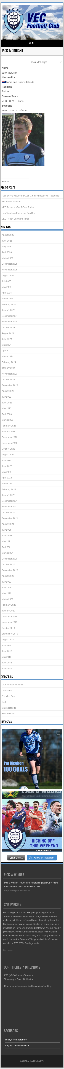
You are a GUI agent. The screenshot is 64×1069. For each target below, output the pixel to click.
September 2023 (10, 385)
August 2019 (8, 639)
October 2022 (8, 448)
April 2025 (7, 292)
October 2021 (8, 512)
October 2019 (8, 627)
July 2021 (6, 529)
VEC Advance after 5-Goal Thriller (18, 207)
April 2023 (7, 414)
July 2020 (6, 581)
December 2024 (9, 315)
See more (8, 949)
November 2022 (9, 442)
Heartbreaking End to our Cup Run (18, 212)
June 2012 (7, 668)
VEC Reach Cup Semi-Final (15, 218)
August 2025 (8, 275)
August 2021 (8, 523)
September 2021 (10, 518)
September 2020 (10, 570)
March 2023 (7, 419)
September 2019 (10, 633)
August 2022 (8, 454)
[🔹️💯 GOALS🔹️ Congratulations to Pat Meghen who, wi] (32, 759)
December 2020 (9, 558)
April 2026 (7, 252)
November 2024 (9, 321)
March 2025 (7, 298)
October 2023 (8, 379)
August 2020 (8, 575)
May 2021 (6, 541)
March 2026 (7, 257)
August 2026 (8, 234)
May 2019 (6, 656)
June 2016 (7, 662)
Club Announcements (12, 684)
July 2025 (6, 281)
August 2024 (8, 333)
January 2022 (8, 494)
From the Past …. (10, 695)
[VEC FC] (31, 33)
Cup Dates (7, 690)
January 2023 (8, 431)
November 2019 (9, 622)
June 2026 (7, 240)
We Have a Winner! (11, 201)
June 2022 (7, 465)
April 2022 (7, 477)
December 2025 (9, 263)
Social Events (8, 713)
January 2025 (8, 309)
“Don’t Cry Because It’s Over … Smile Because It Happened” (31, 195)
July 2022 (6, 460)
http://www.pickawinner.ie (17, 890)
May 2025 (6, 286)
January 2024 (8, 367)
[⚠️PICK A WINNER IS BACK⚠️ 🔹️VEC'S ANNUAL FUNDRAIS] (32, 821)
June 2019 (7, 650)
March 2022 (7, 483)
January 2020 (8, 610)
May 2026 (6, 246)
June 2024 (7, 338)
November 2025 (9, 269)
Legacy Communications (17, 1045)
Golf (4, 701)
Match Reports (9, 707)
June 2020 (7, 587)
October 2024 (8, 327)
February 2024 (9, 362)
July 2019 (6, 645)
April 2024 (7, 350)
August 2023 (8, 390)
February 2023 (9, 425)
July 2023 (6, 396)
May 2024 (6, 344)
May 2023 (6, 408)
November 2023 (9, 373)
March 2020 (7, 598)
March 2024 (7, 356)
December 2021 (9, 500)
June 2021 (7, 535)
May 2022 (6, 471)
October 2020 (8, 564)
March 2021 (7, 552)
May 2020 (6, 593)
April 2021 (7, 547)
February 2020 (9, 604)
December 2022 (9, 437)
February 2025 (9, 304)
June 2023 (7, 402)
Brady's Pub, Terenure (16, 1039)
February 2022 (9, 489)
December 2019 (9, 616)
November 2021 (9, 506)
